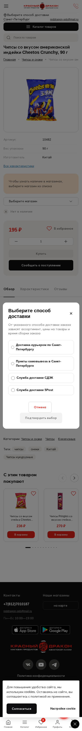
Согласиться (21, 709)
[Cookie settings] (75, 724)
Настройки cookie (62, 708)
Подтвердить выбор (41, 418)
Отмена (40, 407)
